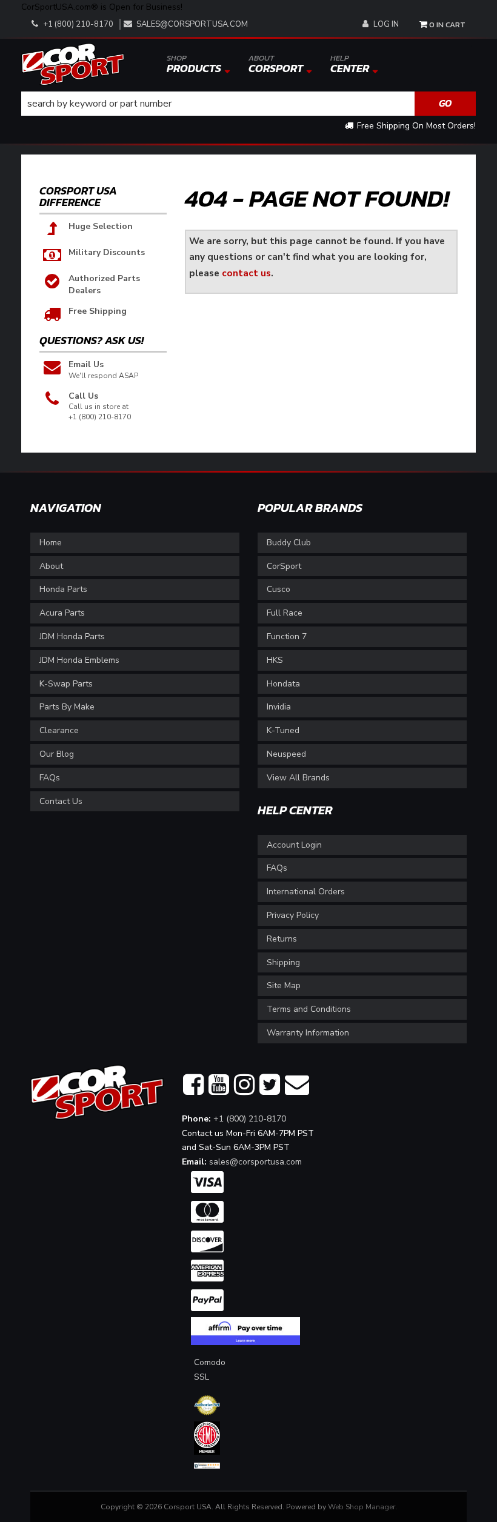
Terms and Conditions (309, 1009)
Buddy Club (289, 542)
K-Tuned (283, 730)
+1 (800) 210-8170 (249, 1119)
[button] (248, 103)
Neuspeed (286, 754)
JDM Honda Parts (72, 636)
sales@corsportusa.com (192, 24)
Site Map (284, 985)
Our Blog (56, 754)
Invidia (279, 707)
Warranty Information (308, 1032)
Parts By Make (67, 707)
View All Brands (298, 777)
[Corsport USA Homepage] (72, 63)
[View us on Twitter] (269, 1085)
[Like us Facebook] (193, 1085)
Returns (282, 939)
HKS (275, 660)
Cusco (278, 589)
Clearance (59, 730)
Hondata (283, 684)
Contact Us (60, 801)
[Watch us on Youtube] (218, 1085)
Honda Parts (63, 589)
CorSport (284, 566)
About (51, 566)
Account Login (294, 845)
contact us (246, 273)
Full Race (284, 613)
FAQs (49, 777)
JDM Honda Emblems (79, 660)
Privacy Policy (293, 915)
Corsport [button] (275, 64)
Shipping (283, 962)
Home (50, 542)
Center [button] (349, 64)
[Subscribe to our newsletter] (297, 1085)
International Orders (306, 891)
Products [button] (194, 64)
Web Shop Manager (361, 1507)
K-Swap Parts (66, 684)
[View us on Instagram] (244, 1085)
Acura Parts (62, 613)
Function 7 (287, 636)
